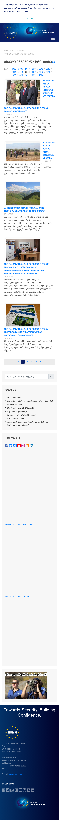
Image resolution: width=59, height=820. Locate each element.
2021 (20, 75)
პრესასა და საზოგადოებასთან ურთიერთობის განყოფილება (30, 403)
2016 (27, 72)
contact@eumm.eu (17, 774)
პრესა (20, 50)
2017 (34, 72)
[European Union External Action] (29, 802)
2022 (27, 75)
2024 (41, 75)
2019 (48, 72)
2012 (41, 69)
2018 (41, 72)
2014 (14, 72)
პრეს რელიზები (15, 397)
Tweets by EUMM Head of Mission (20, 524)
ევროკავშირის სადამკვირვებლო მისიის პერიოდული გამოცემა (27, 424)
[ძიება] (51, 376)
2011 (34, 69)
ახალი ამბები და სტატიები (19, 54)
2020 (14, 75)
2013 (48, 69)
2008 (14, 69)
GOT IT (29, 18)
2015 (20, 72)
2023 (34, 75)
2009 (20, 69)
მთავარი (9, 50)
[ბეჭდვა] (53, 62)
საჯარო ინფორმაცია (17, 411)
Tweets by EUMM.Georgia (17, 596)
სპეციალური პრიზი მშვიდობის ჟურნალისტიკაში (22, 417)
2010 (27, 69)
